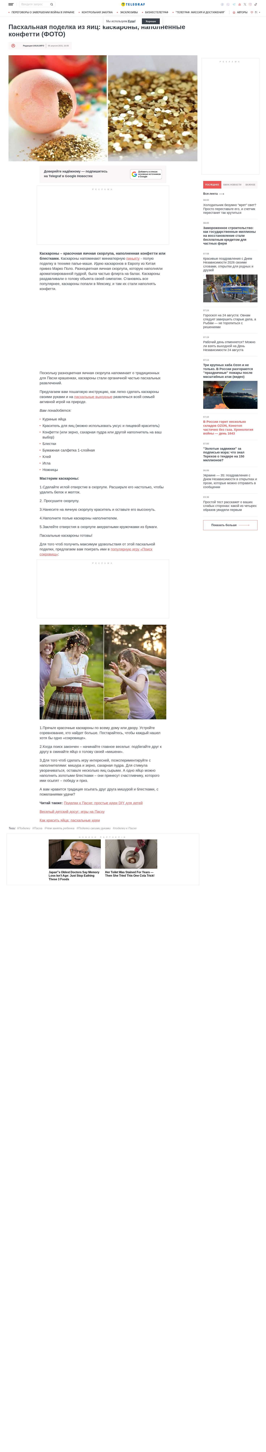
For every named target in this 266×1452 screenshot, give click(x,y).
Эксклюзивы (129, 12)
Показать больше (224, 525)
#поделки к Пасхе (125, 828)
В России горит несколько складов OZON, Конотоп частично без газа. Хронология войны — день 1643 (228, 427)
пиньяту (133, 258)
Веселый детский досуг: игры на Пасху (72, 812)
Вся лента (210, 193)
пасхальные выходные (93, 397)
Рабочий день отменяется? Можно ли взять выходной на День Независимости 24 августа (229, 346)
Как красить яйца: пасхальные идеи (70, 820)
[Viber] (228, 4)
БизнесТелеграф (156, 12)
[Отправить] (51, 4)
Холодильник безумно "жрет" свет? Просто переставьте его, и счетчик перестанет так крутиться (229, 209)
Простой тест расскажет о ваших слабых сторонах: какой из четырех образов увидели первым (230, 506)
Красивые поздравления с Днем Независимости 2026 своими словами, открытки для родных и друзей (228, 264)
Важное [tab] (250, 184)
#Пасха (37, 828)
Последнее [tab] (212, 184)
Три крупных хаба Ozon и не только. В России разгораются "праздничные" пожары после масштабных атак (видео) (228, 371)
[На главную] (133, 4)
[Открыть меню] (11, 4)
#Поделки (23, 828)
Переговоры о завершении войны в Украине (43, 12)
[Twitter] (245, 4)
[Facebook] (222, 4)
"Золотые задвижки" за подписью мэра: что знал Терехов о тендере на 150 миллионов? (223, 454)
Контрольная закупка (97, 12)
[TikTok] (256, 4)
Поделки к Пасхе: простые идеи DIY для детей (103, 803)
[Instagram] (250, 4)
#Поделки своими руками (94, 828)
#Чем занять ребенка (59, 828)
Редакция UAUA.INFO (33, 46)
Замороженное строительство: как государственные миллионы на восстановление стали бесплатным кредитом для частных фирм (229, 235)
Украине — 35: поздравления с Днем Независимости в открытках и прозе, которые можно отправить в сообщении (230, 481)
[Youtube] (239, 4)
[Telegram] (234, 4)
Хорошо (151, 21)
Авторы (242, 12)
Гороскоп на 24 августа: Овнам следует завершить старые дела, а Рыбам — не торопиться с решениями (229, 321)
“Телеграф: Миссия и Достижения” (200, 12)
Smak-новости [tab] (232, 184)
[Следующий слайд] (259, 12)
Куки (131, 21)
